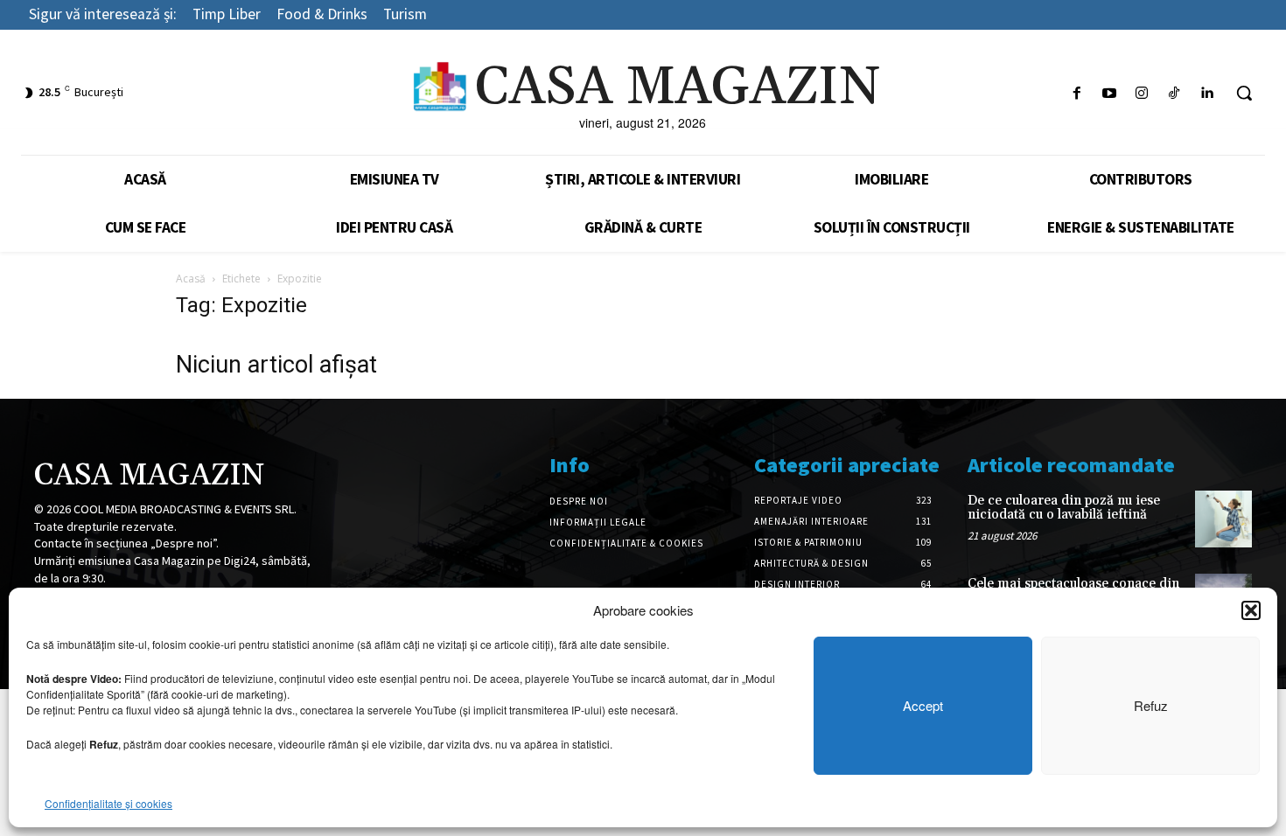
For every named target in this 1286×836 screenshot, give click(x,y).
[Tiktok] (1174, 93)
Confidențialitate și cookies (108, 803)
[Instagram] (1141, 93)
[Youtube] (1109, 93)
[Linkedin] (1207, 93)
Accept (923, 705)
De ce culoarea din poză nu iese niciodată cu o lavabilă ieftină (1064, 508)
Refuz (1151, 705)
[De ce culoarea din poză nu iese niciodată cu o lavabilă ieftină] (1223, 519)
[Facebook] (1076, 93)
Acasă (191, 278)
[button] (1251, 610)
